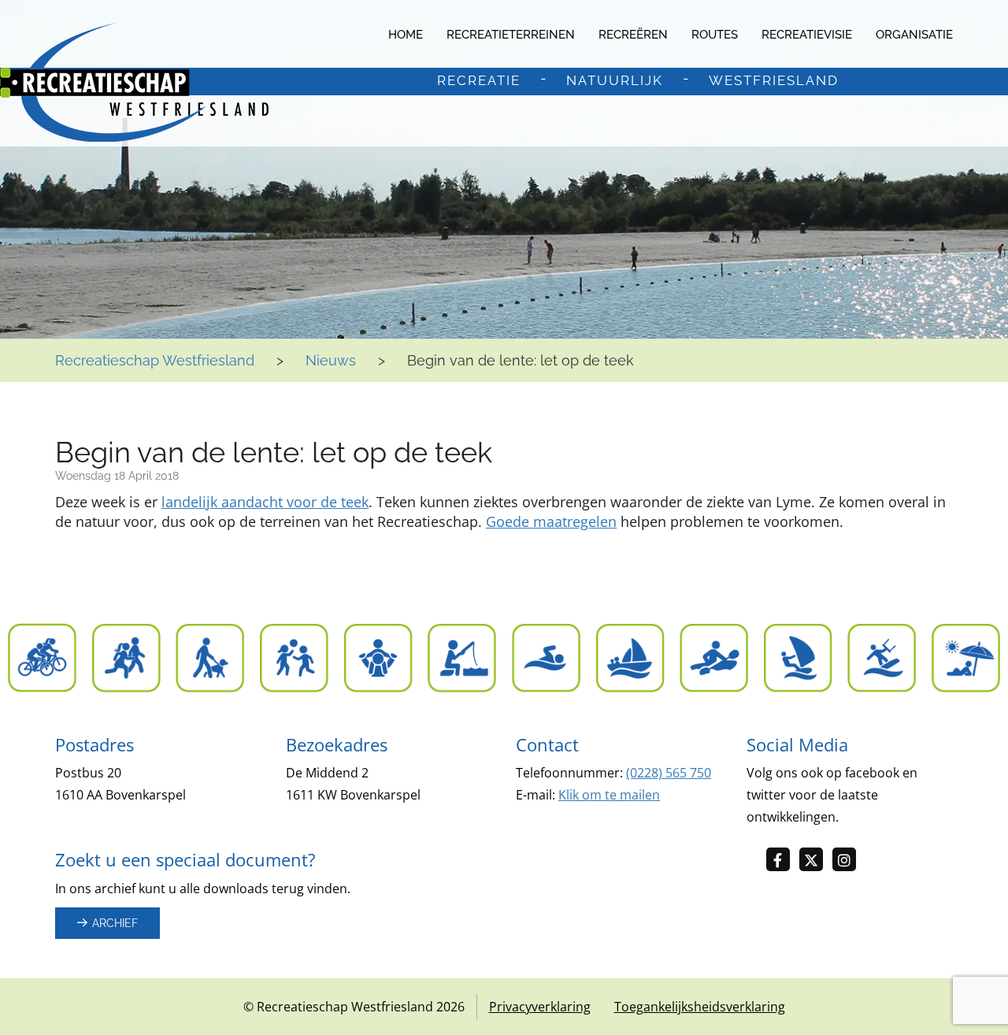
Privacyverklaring (540, 1006)
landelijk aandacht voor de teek (265, 501)
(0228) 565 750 (668, 772)
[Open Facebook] (782, 860)
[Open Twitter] (815, 860)
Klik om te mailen (609, 794)
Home (405, 35)
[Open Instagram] (848, 860)
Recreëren (633, 35)
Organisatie (914, 35)
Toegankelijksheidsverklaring (699, 1006)
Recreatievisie (807, 35)
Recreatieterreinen (511, 35)
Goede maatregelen (551, 521)
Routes (714, 35)
